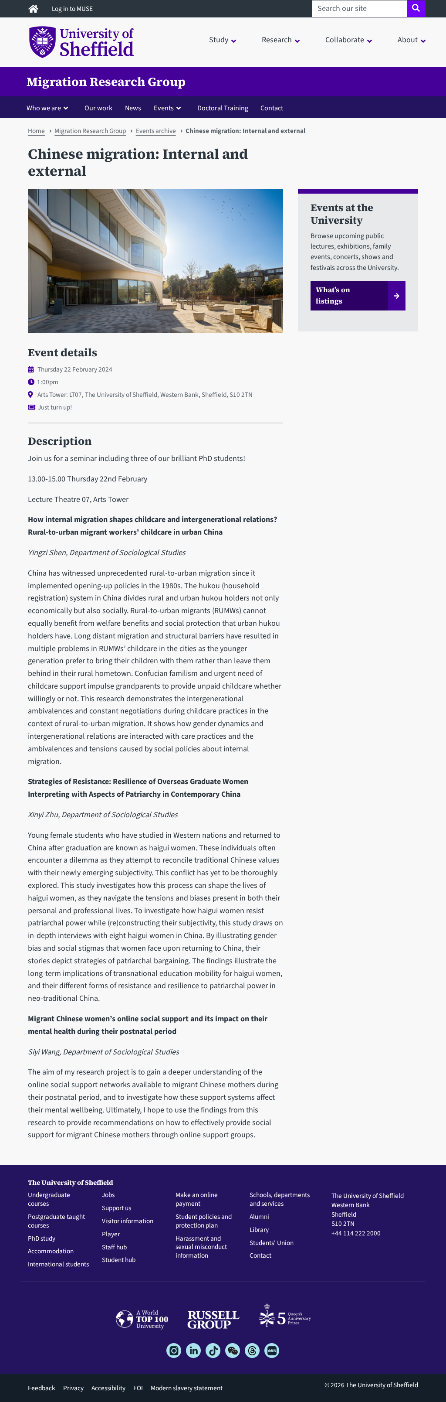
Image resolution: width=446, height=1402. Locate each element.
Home (36, 131)
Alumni (259, 1217)
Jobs (108, 1195)
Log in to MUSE (73, 9)
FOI (138, 1388)
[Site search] (416, 8)
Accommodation (51, 1251)
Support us (116, 1208)
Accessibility (108, 1388)
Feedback (41, 1388)
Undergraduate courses (49, 1199)
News (133, 108)
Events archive (156, 131)
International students (58, 1264)
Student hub (118, 1260)
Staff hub (114, 1247)
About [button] (408, 39)
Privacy (73, 1388)
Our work (98, 108)
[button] (49, 107)
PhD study (41, 1239)
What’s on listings (333, 295)
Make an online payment (197, 1199)
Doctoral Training (222, 108)
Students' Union (272, 1243)
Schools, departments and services (280, 1199)
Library (259, 1230)
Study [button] (218, 39)
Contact (271, 108)
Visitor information (127, 1221)
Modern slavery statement (187, 1388)
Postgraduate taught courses (56, 1221)
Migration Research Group (106, 81)
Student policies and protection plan (204, 1221)
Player (111, 1234)
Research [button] (277, 39)
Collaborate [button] (344, 39)
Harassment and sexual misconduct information (201, 1247)
